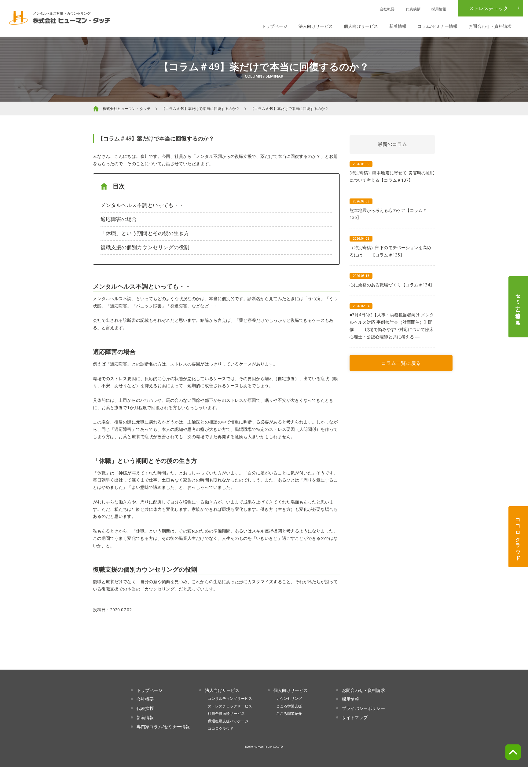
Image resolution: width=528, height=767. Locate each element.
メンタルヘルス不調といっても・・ (142, 205)
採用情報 (438, 9)
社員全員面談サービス (226, 713)
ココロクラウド (518, 536)
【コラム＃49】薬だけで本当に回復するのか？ (201, 108)
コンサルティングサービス (230, 698)
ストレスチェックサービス (230, 706)
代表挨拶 (413, 9)
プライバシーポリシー (363, 708)
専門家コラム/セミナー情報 (163, 726)
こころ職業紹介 (289, 713)
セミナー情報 (518, 306)
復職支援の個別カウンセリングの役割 (145, 247)
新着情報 (397, 26)
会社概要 (387, 9)
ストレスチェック (488, 8)
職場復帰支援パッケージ (228, 721)
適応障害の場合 (119, 219)
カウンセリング (289, 698)
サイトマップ (355, 717)
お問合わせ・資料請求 (490, 26)
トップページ (274, 26)
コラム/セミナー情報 (437, 26)
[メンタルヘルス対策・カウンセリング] (59, 21)
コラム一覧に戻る (400, 363)
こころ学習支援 (289, 706)
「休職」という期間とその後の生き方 (145, 233)
